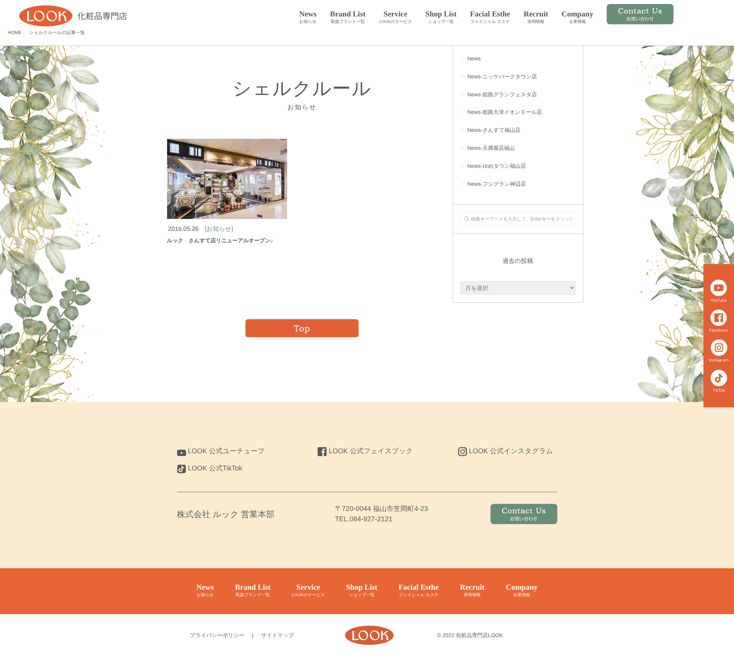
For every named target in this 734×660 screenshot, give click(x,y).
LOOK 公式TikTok (215, 468)
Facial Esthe (490, 17)
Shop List (441, 17)
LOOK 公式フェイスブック (371, 451)
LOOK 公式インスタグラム (511, 451)
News (308, 17)
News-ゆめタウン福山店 (497, 166)
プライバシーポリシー (217, 635)
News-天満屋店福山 (491, 148)
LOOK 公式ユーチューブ (226, 451)
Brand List (347, 17)
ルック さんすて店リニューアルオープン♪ (220, 240)
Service (395, 17)
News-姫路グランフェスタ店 (502, 94)
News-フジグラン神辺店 (497, 184)
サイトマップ (277, 635)
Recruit (535, 17)
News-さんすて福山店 (494, 130)
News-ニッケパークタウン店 (502, 76)
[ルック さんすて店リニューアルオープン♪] (227, 179)
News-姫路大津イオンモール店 (505, 112)
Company (577, 17)
